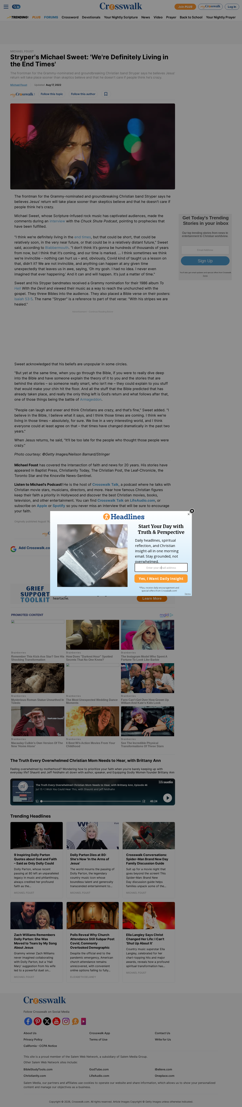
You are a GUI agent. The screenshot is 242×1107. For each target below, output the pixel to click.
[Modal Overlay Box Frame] (121, 553)
